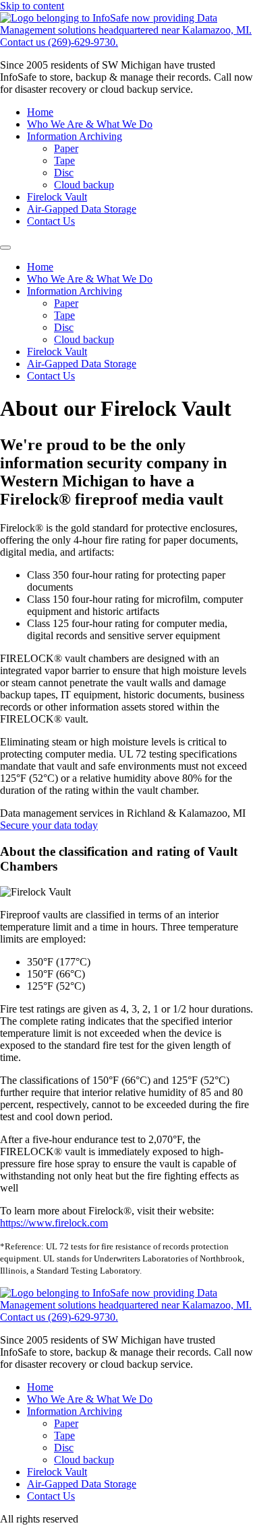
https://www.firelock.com (54, 1223)
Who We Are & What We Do (89, 124)
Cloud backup (84, 184)
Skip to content (32, 5)
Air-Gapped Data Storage (81, 209)
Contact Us (51, 221)
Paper (66, 148)
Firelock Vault (57, 197)
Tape (64, 160)
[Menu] (5, 248)
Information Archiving (74, 136)
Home (40, 112)
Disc (64, 172)
